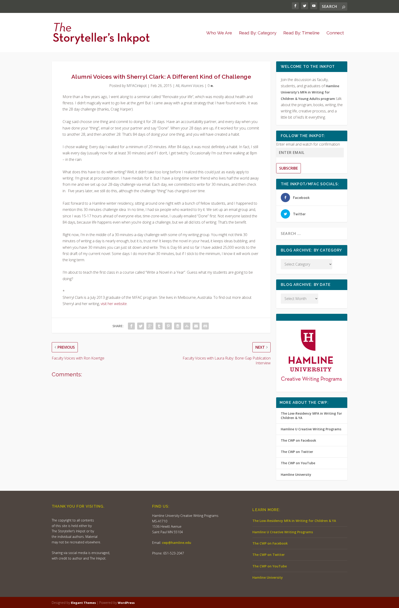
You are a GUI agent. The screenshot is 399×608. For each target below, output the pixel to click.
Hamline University (296, 474)
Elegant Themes (83, 603)
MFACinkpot (137, 85)
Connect (335, 33)
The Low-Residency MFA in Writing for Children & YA (311, 415)
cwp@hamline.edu (176, 542)
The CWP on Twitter (297, 451)
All (177, 85)
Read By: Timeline (301, 33)
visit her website (114, 303)
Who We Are (219, 33)
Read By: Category (257, 33)
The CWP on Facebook (298, 440)
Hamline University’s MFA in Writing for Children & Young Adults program (310, 92)
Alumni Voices (192, 85)
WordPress (126, 603)
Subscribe (288, 168)
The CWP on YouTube (298, 463)
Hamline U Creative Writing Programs (311, 429)
